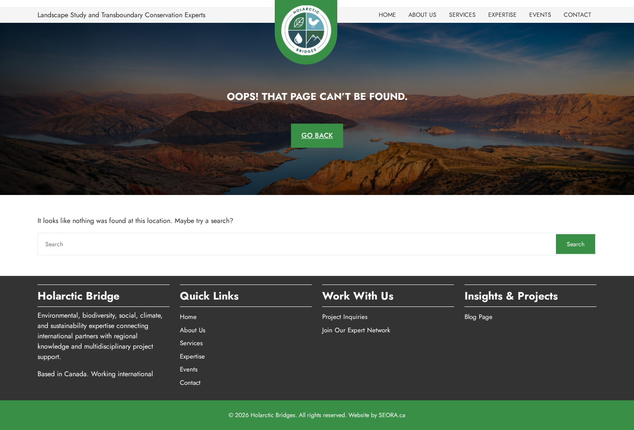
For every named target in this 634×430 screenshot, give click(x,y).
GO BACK (317, 135)
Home (387, 14)
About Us (422, 14)
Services (462, 14)
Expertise (502, 14)
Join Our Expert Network (356, 330)
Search (575, 244)
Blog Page (479, 317)
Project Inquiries (344, 317)
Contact (577, 14)
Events (540, 14)
